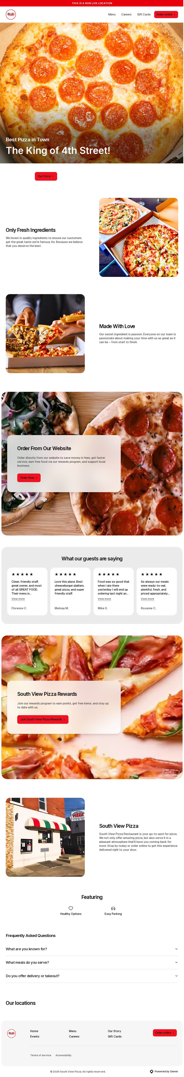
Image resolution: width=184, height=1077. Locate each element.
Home (34, 1027)
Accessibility (64, 1051)
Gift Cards (144, 14)
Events (34, 1032)
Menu (112, 14)
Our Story (113, 1027)
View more (18, 598)
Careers (126, 14)
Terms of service (40, 1051)
